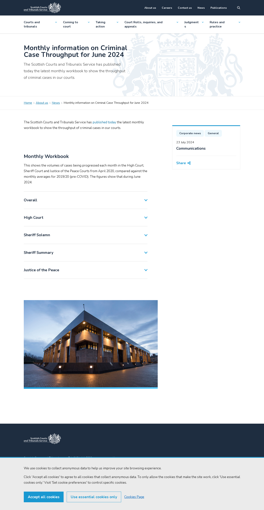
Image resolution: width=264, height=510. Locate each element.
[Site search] (238, 7)
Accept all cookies (44, 497)
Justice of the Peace (41, 270)
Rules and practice (217, 24)
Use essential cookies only (94, 497)
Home (28, 103)
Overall (30, 200)
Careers (167, 8)
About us (150, 8)
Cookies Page (134, 497)
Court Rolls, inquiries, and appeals (143, 24)
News (201, 8)
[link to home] (42, 438)
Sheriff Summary (38, 252)
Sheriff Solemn (37, 235)
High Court (33, 217)
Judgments (191, 24)
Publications (218, 8)
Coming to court (70, 24)
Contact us (185, 8)
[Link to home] (42, 7)
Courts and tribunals (32, 24)
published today (104, 122)
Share (181, 163)
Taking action (100, 24)
